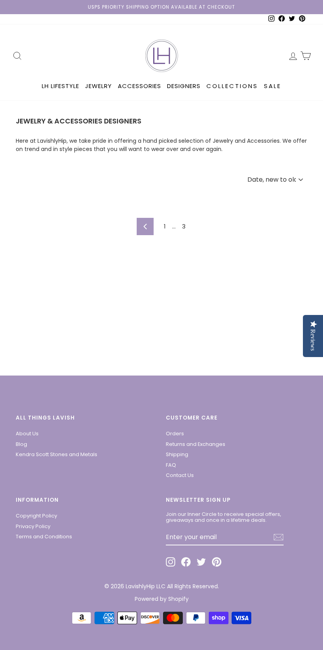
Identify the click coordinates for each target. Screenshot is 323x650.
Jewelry (98, 86)
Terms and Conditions (44, 536)
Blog (21, 444)
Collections (232, 86)
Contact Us (180, 475)
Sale (272, 86)
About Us (27, 433)
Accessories (139, 86)
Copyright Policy (36, 515)
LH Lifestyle (60, 86)
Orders (175, 433)
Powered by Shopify (162, 599)
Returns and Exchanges (195, 444)
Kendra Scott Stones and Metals (56, 454)
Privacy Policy (33, 526)
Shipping (177, 454)
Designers (183, 86)
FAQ (171, 465)
